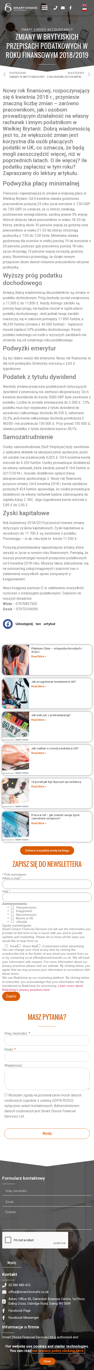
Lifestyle (21, 921)
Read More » (38, 656)
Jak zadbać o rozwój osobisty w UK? (54, 748)
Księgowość (24, 910)
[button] (45, 8)
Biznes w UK (24, 918)
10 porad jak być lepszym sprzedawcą (56, 781)
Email (9, 1049)
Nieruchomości (26, 914)
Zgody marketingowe (16, 925)
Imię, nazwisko (16, 1033)
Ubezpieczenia (26, 907)
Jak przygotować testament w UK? (53, 681)
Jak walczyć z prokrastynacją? (51, 715)
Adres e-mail (12, 878)
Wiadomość (13, 1065)
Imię (6, 891)
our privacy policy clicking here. (58, 1351)
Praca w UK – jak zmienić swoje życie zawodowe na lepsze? (55, 816)
